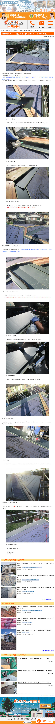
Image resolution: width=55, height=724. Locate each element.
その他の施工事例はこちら (48, 599)
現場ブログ (8, 30)
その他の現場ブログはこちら (47, 695)
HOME (2, 30)
